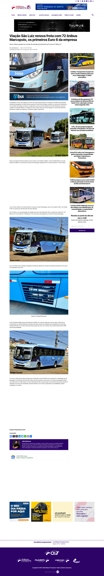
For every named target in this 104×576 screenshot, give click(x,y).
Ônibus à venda (69, 15)
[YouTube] (82, 1)
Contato (78, 15)
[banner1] (39, 96)
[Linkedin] (84, 1)
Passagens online (57, 15)
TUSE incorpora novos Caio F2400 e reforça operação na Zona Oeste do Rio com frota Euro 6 (82, 182)
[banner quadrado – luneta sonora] (63, 511)
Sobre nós (32, 15)
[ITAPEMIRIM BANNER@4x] (41, 511)
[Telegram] (91, 1)
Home (13, 15)
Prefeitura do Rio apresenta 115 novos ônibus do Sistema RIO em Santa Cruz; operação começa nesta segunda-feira (82, 102)
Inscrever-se (82, 230)
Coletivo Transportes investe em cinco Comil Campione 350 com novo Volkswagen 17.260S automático (82, 74)
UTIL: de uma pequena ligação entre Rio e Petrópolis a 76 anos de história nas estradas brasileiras (82, 128)
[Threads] (86, 1)
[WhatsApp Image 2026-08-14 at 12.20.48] (61, 6)
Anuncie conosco (44, 15)
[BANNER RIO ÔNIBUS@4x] (20, 511)
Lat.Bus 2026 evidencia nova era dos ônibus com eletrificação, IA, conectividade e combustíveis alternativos (82, 208)
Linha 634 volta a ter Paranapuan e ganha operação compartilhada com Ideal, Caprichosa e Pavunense (82, 155)
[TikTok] (88, 1)
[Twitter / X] (80, 1)
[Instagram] (76, 1)
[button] (36, 15)
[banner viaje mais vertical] (84, 511)
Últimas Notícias (22, 15)
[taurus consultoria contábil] (52, 25)
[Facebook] (78, 1)
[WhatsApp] (93, 1)
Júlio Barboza (15, 48)
